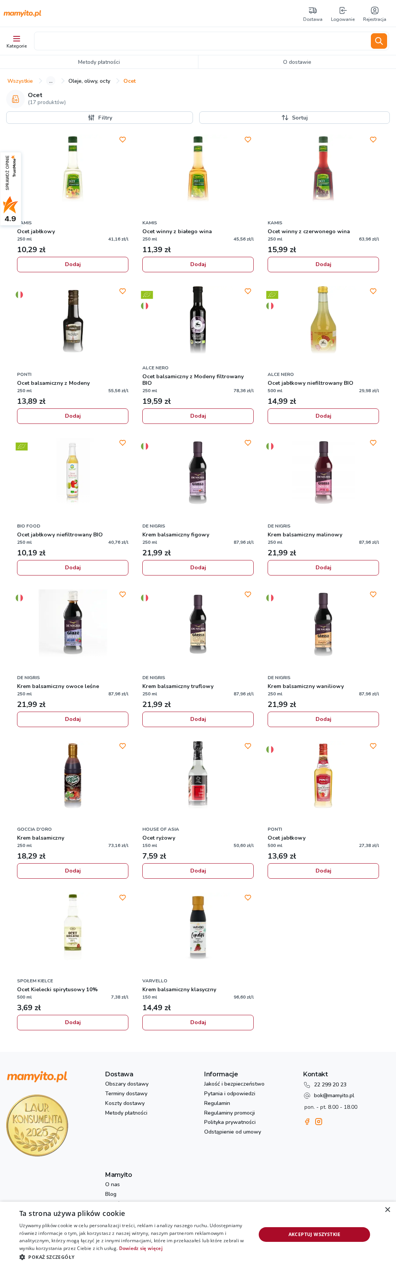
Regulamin (217, 1103)
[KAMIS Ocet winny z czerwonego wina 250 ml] (323, 169)
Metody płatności (126, 1113)
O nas (112, 1185)
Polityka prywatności (230, 1122)
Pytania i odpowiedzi (229, 1094)
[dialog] (198, 1234)
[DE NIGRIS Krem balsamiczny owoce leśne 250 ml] (72, 624)
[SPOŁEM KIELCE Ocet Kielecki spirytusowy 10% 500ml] (72, 927)
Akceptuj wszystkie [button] (314, 1234)
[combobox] (201, 41)
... (51, 81)
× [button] (387, 1210)
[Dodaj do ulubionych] (122, 139)
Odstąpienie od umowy (232, 1132)
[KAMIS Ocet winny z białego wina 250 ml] (198, 169)
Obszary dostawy (126, 1084)
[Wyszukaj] (379, 41)
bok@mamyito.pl (334, 1095)
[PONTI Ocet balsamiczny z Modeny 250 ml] (72, 321)
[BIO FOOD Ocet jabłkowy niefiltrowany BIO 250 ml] (72, 472)
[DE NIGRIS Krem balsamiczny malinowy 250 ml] (323, 472)
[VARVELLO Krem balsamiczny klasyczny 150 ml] (198, 927)
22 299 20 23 (330, 1084)
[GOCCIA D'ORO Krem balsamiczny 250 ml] (72, 776)
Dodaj (73, 264)
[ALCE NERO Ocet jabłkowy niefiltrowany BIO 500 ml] (323, 321)
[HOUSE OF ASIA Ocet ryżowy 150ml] (198, 776)
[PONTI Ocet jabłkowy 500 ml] (323, 776)
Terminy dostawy (126, 1094)
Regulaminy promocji (229, 1113)
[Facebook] (307, 1121)
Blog (110, 1194)
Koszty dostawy (125, 1103)
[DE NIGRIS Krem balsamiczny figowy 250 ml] (198, 472)
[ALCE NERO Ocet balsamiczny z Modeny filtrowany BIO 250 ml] (198, 321)
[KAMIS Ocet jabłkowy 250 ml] (72, 169)
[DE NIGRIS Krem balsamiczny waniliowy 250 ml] (323, 624)
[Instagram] (318, 1121)
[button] (134, 1256)
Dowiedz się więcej (140, 1248)
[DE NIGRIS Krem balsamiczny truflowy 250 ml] (198, 624)
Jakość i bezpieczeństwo (234, 1084)
